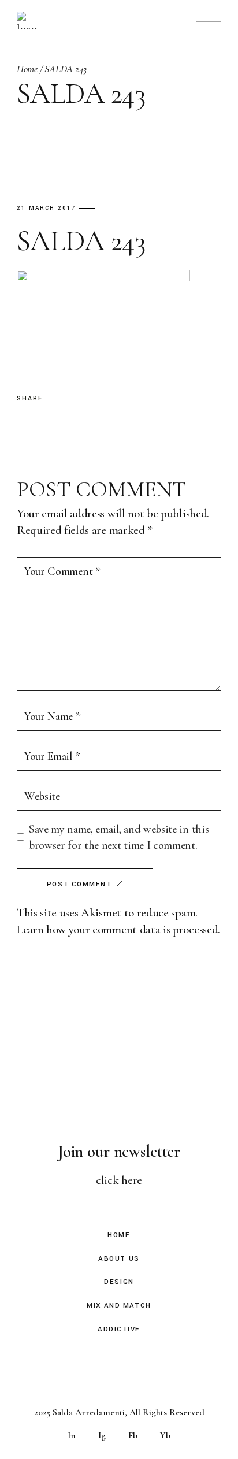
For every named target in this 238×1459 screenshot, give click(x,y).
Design (118, 1282)
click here (119, 1180)
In (72, 1435)
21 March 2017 (46, 208)
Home (118, 1235)
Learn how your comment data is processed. (118, 929)
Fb (132, 1435)
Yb (165, 1435)
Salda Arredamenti (89, 1412)
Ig (102, 1435)
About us (118, 1259)
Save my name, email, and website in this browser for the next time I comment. (119, 837)
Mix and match (119, 1305)
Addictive (119, 1329)
